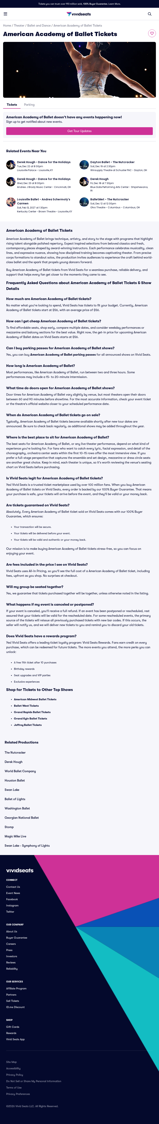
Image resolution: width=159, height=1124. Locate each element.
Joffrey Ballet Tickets (28, 724)
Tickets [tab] (12, 104)
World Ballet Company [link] (20, 771)
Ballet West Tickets (26, 705)
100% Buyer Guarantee (95, 4)
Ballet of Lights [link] (15, 799)
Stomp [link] (9, 827)
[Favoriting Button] (152, 33)
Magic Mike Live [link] (15, 836)
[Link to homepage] (79, 14)
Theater (19, 25)
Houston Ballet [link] (15, 780)
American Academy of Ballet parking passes (63, 354)
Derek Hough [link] (13, 762)
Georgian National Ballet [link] (22, 818)
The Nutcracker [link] (15, 752)
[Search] (149, 14)
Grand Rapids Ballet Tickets (32, 712)
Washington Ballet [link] (17, 808)
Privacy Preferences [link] (18, 1093)
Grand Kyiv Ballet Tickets (30, 718)
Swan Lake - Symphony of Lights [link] (27, 845)
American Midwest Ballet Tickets (35, 699)
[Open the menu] (5, 13)
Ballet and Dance (39, 25)
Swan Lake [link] (12, 790)
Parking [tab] (29, 104)
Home (7, 25)
